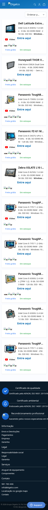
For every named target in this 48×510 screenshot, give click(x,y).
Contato (5, 494)
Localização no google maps (15, 491)
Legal (4, 456)
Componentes (8, 473)
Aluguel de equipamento (13, 469)
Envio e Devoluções (10, 431)
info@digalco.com (10, 487)
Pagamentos (7, 435)
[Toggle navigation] (4, 4)
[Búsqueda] (35, 4)
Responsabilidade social (12, 452)
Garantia (5, 442)
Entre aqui (24, 38)
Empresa (6, 438)
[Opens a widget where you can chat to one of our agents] (36, 505)
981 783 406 (7, 484)
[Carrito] (44, 4)
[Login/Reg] (39, 4)
